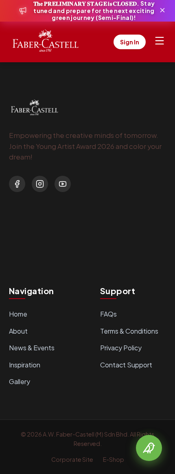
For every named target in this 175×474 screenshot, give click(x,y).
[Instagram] (40, 184)
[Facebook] (17, 184)
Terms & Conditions (129, 331)
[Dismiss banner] (162, 10)
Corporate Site (72, 459)
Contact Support (126, 364)
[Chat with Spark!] (149, 448)
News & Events (32, 347)
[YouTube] (63, 184)
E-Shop (113, 459)
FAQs (108, 314)
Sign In (129, 42)
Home (18, 314)
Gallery (19, 381)
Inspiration (24, 364)
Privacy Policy (121, 347)
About (18, 331)
